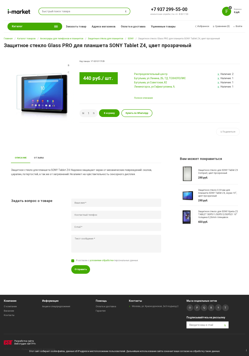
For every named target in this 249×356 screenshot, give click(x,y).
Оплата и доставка (133, 26)
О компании (10, 306)
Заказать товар (76, 26)
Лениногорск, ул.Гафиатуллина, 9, (154, 86)
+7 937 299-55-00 (169, 9)
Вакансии (9, 311)
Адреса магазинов (103, 26)
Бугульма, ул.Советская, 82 (150, 82)
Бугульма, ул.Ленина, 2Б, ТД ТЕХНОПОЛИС (160, 78)
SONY (131, 38)
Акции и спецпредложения (56, 306)
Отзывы (39, 157)
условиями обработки (102, 260)
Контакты (9, 315)
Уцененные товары (163, 26)
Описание (21, 157)
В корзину (109, 113)
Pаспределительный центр (151, 74)
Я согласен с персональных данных (107, 260)
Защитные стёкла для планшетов (105, 38)
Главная (8, 38)
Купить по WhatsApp (137, 113)
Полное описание (143, 98)
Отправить (81, 269)
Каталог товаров (26, 38)
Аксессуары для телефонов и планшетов (61, 38)
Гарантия (101, 311)
